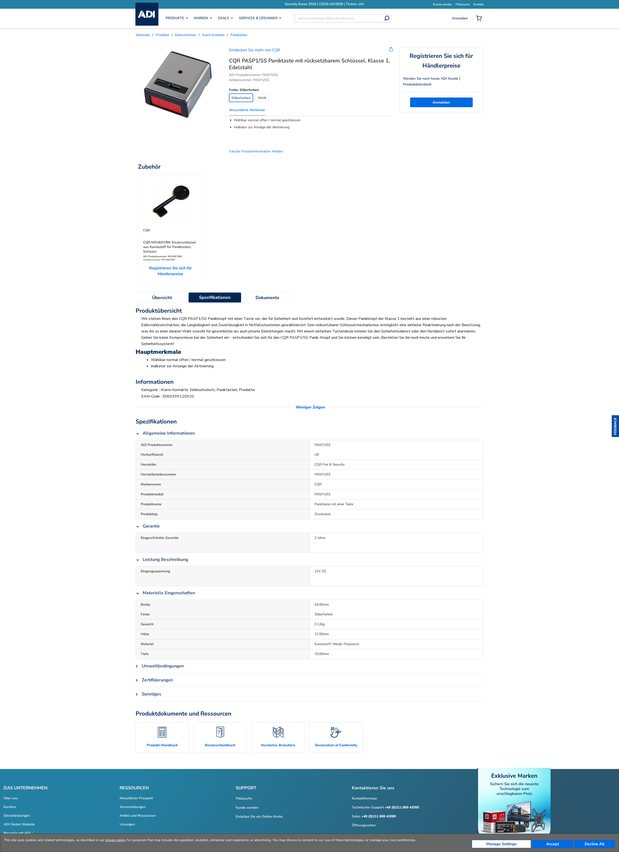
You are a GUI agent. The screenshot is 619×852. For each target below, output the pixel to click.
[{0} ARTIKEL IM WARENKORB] (480, 18)
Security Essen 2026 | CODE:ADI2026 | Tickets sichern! (309, 4)
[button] (615, 426)
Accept (552, 844)
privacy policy (115, 840)
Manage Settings (501, 844)
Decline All (594, 844)
